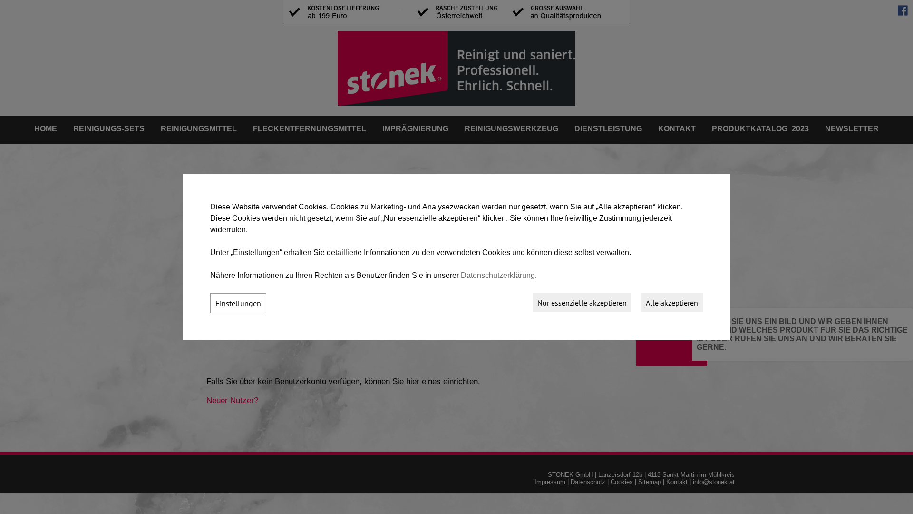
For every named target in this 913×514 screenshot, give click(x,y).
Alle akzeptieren (672, 302)
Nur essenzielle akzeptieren (582, 302)
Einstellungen (238, 303)
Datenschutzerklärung (498, 275)
